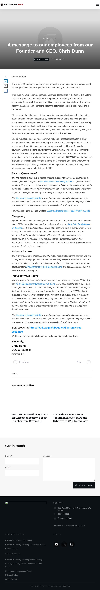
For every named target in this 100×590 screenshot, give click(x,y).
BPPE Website (11, 579)
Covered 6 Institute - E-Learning (18, 540)
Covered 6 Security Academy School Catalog (23, 560)
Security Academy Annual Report (18, 571)
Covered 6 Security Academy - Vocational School (25, 545)
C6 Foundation (11, 549)
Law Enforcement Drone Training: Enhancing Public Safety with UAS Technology (72, 407)
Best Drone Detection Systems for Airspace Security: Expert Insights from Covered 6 (31, 407)
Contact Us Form (65, 518)
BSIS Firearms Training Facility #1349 (69, 525)
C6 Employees (41, 59)
